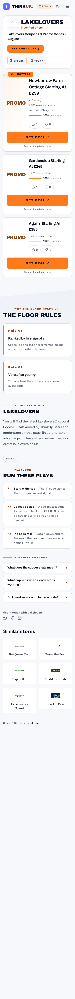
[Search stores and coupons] (32, 6)
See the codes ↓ (25, 48)
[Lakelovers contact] (20, 618)
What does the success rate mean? (37, 567)
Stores (18, 723)
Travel (11, 458)
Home (6, 723)
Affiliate (46, 6)
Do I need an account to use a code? (37, 597)
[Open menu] (67, 6)
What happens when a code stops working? (37, 582)
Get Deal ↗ (38, 137)
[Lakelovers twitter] (5, 618)
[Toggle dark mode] (57, 6)
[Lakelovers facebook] (12, 618)
